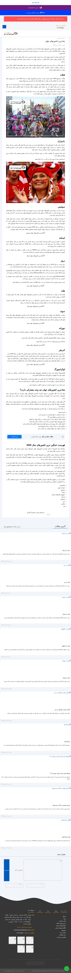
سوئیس (63, 210)
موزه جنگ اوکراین (36, 436)
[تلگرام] (35, 963)
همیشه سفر (40, 51)
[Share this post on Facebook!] (38, 516)
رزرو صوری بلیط (61, 923)
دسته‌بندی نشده (61, 38)
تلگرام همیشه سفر (60, 928)
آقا (16, 870)
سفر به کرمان (66, 550)
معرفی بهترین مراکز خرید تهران (61, 805)
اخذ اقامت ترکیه (45, 159)
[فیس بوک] (42, 963)
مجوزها (64, 930)
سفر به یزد (67, 582)
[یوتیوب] (31, 963)
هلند (51, 300)
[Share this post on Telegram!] (30, 516)
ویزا (48, 910)
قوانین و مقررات (61, 937)
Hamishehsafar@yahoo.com (22, 930)
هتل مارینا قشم (66, 837)
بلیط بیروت (59, 385)
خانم (20, 870)
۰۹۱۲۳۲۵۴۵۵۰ (60, 27)
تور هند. (43, 282)
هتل (40, 910)
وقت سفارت (62, 921)
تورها (56, 910)
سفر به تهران (66, 677)
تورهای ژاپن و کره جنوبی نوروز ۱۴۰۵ (60, 773)
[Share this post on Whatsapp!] (33, 516)
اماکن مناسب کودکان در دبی (62, 709)
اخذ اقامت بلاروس (47, 341)
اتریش (63, 360)
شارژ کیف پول (35, 2)
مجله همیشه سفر (61, 925)
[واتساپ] (28, 963)
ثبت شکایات (62, 935)
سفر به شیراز (66, 614)
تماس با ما (63, 932)
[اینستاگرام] (39, 963)
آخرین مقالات (12, 527)
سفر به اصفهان (66, 646)
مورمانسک (67, 741)
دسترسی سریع (64, 910)
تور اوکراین (14, 436)
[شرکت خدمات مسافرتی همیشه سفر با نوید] (11, 33)
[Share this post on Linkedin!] (41, 516)
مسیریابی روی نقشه (24, 927)
